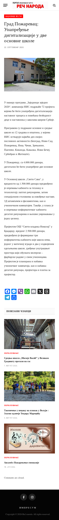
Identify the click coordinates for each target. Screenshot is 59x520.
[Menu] (5, 5)
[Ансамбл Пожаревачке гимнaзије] (29, 439)
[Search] (54, 5)
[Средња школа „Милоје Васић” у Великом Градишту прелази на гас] (29, 334)
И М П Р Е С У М (27, 507)
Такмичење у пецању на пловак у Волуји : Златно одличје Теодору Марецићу (26, 412)
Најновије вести (13, 16)
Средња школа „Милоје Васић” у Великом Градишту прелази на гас (26, 359)
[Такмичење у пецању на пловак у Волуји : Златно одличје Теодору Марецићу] (29, 386)
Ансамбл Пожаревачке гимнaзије (21, 462)
